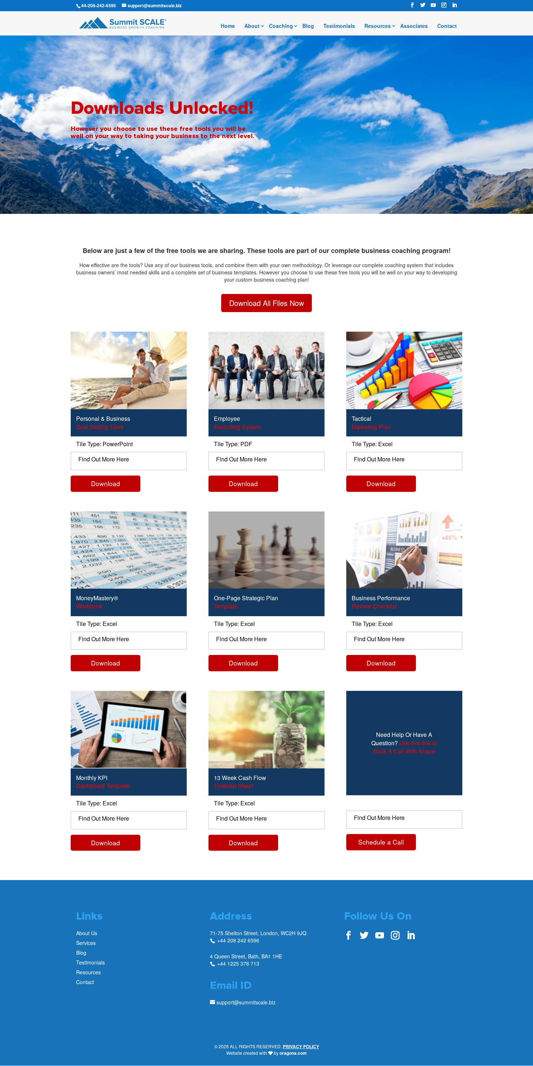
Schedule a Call (381, 841)
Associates (414, 26)
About (252, 26)
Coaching (281, 26)
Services (86, 942)
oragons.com (293, 1053)
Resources (377, 26)
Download (105, 483)
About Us (86, 933)
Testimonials (339, 26)
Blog (308, 26)
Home (228, 26)
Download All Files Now (266, 303)
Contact (447, 26)
